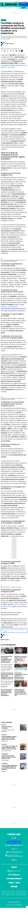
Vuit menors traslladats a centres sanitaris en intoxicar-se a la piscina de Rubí (20, 675)
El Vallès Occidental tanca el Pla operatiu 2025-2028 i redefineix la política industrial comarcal (7, 675)
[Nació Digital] (7, 4)
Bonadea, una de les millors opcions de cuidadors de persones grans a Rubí (20, 659)
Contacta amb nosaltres (14, 842)
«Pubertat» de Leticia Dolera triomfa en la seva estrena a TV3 (9, 757)
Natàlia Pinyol (5, 741)
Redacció (4, 771)
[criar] (14, 887)
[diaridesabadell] (14, 871)
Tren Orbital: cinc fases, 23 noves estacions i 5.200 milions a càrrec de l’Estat (9, 747)
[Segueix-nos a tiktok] (15, 838)
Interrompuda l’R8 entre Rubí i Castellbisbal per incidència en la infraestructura (6, 659)
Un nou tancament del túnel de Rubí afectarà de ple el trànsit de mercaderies (6, 692)
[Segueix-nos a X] (13, 838)
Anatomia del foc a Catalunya (7, 727)
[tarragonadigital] (14, 879)
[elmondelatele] (14, 883)
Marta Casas (9, 43)
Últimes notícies (7, 7)
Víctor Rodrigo (5, 760)
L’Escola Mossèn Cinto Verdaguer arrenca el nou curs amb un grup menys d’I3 (20, 692)
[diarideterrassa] (14, 875)
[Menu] (1, 8)
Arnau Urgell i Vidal (6, 750)
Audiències (5, 754)
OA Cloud (19, 905)
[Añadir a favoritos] (22, 51)
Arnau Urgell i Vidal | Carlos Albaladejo (8, 730)
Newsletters (17, 1)
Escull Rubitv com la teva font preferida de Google (14, 630)
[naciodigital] (14, 867)
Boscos (4, 725)
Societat (16, 7)
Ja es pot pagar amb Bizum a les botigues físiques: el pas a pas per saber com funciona (9, 767)
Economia (4, 763)
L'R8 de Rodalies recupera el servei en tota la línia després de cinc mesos (9, 738)
